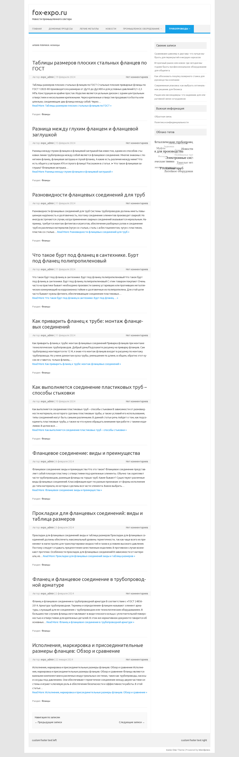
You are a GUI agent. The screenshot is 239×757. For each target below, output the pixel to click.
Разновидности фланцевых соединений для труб (88, 194)
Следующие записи (132, 722)
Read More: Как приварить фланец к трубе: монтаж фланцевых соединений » (76, 364)
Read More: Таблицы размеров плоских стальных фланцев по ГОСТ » (71, 105)
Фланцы (46, 114)
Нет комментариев (137, 77)
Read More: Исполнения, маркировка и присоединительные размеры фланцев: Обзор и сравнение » (89, 692)
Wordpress (204, 750)
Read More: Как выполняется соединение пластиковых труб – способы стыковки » (79, 430)
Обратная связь (163, 116)
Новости (111, 29)
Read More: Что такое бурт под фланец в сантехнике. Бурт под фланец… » (75, 298)
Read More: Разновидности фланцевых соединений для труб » (93, 232)
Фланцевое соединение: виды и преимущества (86, 453)
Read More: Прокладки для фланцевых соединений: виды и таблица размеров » (89, 556)
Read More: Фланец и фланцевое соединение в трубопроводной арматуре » (90, 622)
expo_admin (47, 77)
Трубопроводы (178, 29)
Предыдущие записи (48, 722)
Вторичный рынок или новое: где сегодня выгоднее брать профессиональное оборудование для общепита (180, 67)
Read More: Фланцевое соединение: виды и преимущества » (67, 490)
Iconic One (171, 750)
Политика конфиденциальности (171, 122)
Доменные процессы (61, 29)
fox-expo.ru (49, 12)
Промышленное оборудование (141, 29)
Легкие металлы (89, 29)
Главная (37, 29)
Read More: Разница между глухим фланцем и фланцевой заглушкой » (72, 171)
